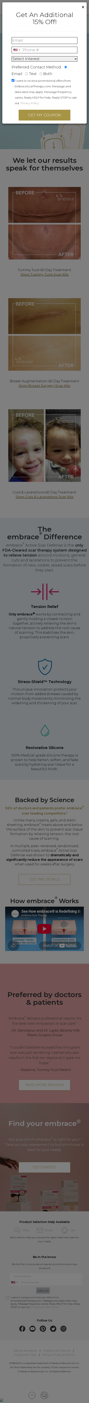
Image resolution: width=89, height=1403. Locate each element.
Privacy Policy (29, 103)
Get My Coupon (44, 115)
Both (47, 74)
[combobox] (16, 50)
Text (33, 74)
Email (17, 74)
